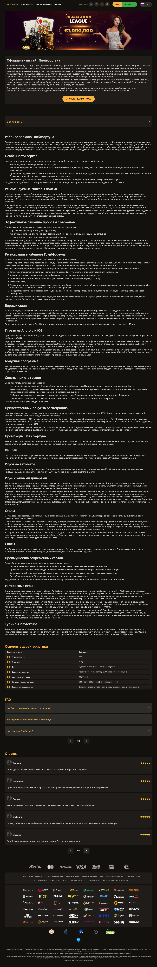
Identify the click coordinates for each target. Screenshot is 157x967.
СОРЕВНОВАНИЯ (46, 4)
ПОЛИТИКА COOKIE (133, 876)
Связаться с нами (72, 876)
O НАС (24, 876)
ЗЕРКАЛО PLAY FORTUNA (78, 98)
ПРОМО (36, 4)
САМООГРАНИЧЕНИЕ (39, 880)
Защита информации (55, 876)
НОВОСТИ (29, 4)
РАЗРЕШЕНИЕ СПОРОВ (58, 880)
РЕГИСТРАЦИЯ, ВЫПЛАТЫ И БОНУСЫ (116, 880)
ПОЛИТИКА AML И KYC (77, 880)
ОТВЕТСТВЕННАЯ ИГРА (114, 876)
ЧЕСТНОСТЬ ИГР (94, 880)
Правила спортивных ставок (93, 876)
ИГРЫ (22, 4)
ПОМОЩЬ (57, 4)
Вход (117, 4)
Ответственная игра (36, 876)
